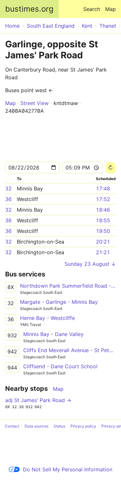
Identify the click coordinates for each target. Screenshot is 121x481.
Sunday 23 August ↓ (90, 264)
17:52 (103, 199)
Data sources (36, 426)
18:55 (103, 220)
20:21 (103, 241)
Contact (12, 426)
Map (110, 9)
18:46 (103, 210)
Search (91, 9)
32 (8, 188)
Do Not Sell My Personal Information (67, 469)
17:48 (103, 188)
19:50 (103, 231)
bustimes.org (29, 9)
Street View (34, 103)
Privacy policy (83, 426)
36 (8, 199)
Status (59, 426)
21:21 (103, 252)
